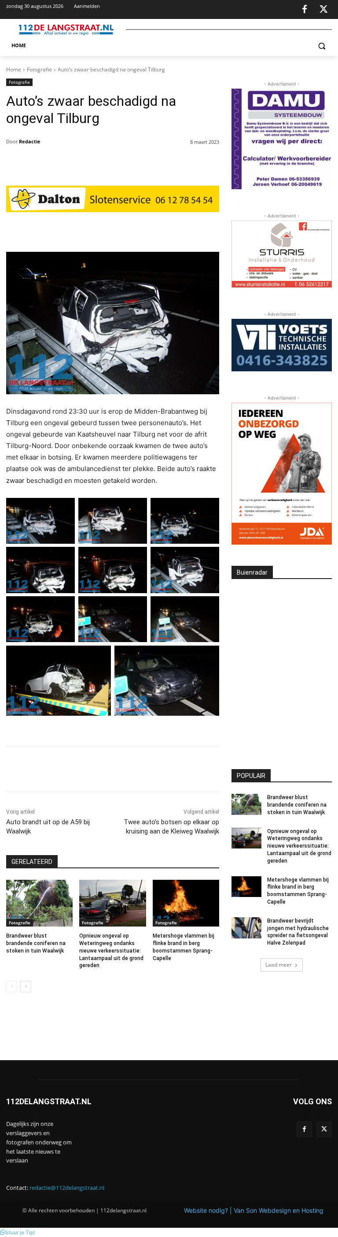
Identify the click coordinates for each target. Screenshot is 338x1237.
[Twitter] (323, 9)
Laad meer (278, 964)
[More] (177, 230)
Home (13, 69)
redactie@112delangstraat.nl (66, 1188)
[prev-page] (11, 986)
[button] (321, 45)
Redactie (29, 141)
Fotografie (39, 69)
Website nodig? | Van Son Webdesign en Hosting (253, 1210)
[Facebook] (304, 9)
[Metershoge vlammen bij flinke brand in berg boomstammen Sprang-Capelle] (186, 903)
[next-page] (25, 986)
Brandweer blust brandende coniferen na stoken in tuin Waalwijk (36, 943)
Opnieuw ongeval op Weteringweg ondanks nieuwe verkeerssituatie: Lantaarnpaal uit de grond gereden (111, 950)
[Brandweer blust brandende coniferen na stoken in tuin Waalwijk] (39, 903)
